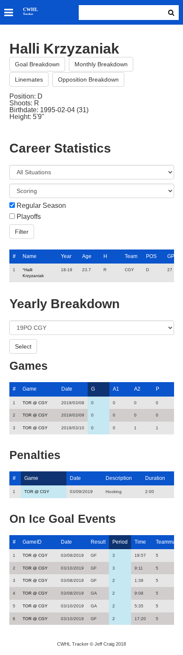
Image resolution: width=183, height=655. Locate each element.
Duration (155, 478)
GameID (32, 542)
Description (119, 478)
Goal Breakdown (37, 64)
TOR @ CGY (35, 402)
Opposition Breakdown (88, 79)
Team (131, 256)
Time (140, 542)
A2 (137, 389)
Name (30, 256)
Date (66, 389)
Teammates (169, 542)
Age (87, 256)
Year (66, 256)
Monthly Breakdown (101, 64)
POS (151, 256)
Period (120, 542)
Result (98, 542)
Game (30, 389)
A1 (116, 389)
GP (170, 256)
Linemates (29, 79)
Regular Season (41, 205)
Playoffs (29, 216)
